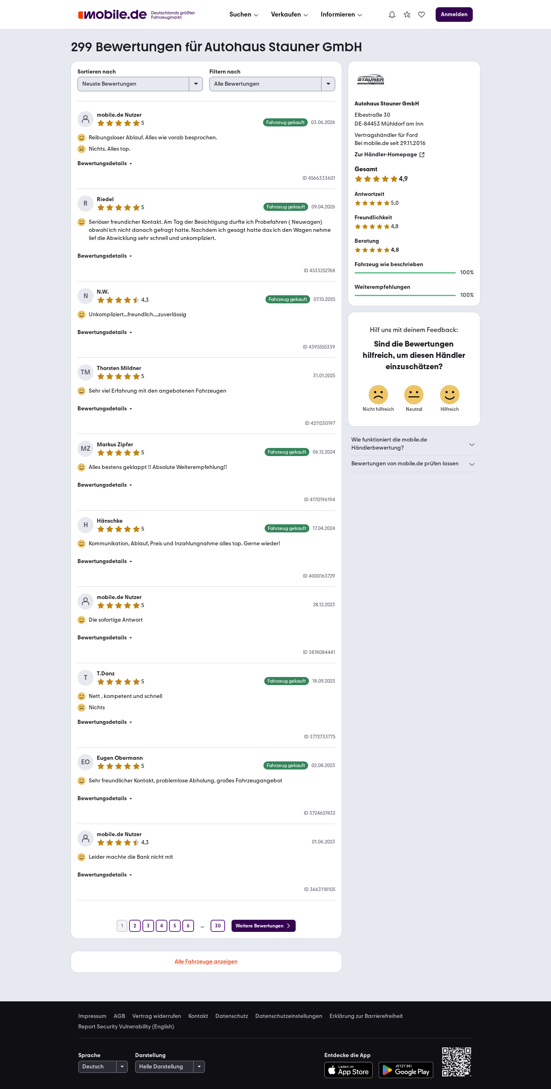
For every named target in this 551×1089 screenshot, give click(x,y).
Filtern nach (224, 71)
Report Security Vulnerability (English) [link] (126, 1027)
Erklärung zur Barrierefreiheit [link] (366, 1016)
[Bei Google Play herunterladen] (406, 1070)
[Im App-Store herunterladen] (350, 1070)
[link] (407, 14)
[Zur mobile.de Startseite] (143, 15)
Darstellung (150, 1055)
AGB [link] (119, 1016)
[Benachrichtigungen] (391, 14)
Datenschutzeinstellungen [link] (288, 1016)
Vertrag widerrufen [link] (156, 1016)
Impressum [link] (92, 1016)
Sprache (89, 1055)
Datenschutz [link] (231, 1016)
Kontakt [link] (198, 1016)
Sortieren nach (96, 71)
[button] (206, 164)
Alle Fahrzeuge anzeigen (206, 961)
